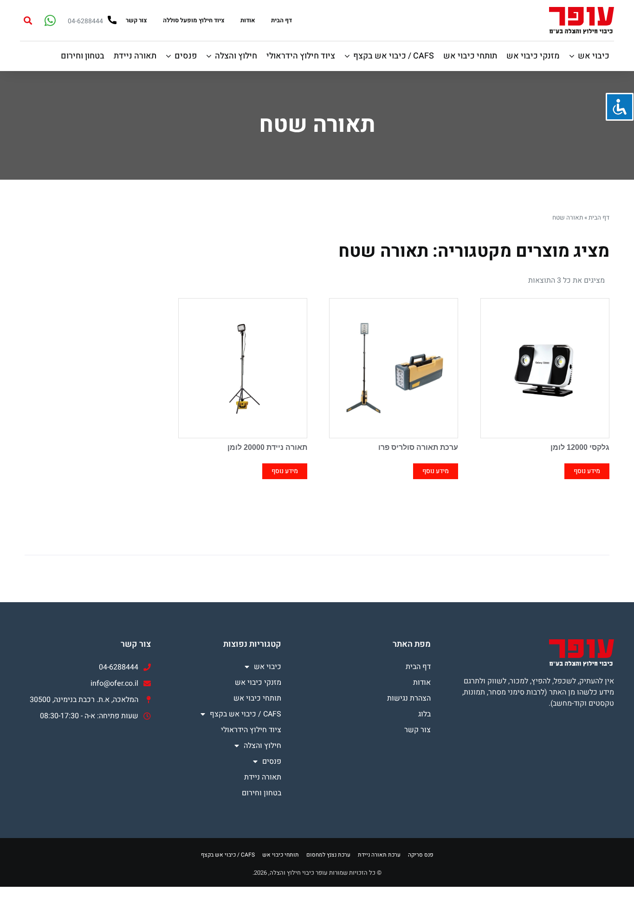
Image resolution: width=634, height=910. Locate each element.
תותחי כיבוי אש (257, 698)
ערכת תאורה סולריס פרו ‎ (417, 447)
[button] (27, 20)
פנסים (271, 761)
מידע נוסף (587, 471)
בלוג (424, 714)
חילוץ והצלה (262, 745)
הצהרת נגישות (409, 698)
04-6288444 (85, 21)
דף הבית (281, 20)
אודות (247, 20)
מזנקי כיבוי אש (258, 682)
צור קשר (136, 20)
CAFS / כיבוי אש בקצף (245, 714)
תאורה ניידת (262, 777)
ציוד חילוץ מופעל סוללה (194, 20)
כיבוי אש (267, 666)
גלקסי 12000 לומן (579, 447)
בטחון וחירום (261, 793)
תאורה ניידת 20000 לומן (267, 447)
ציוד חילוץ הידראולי (251, 729)
